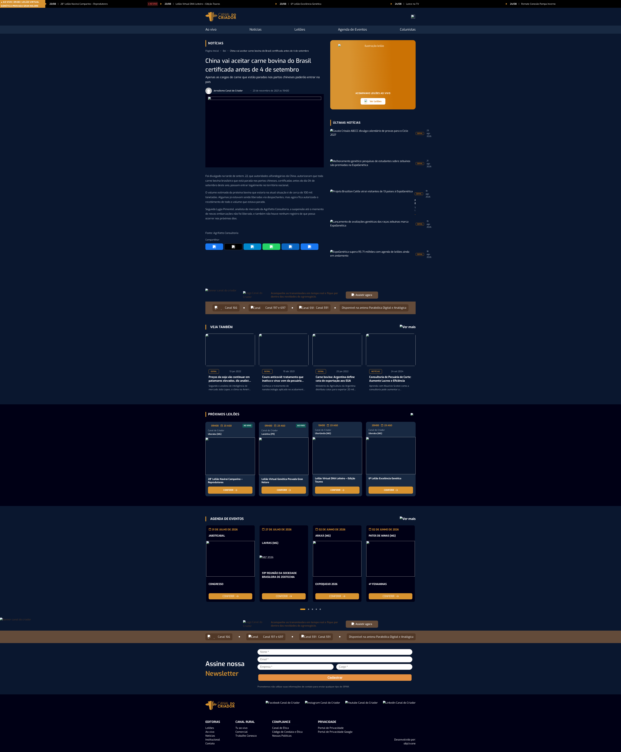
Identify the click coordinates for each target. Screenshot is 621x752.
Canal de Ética (280, 728)
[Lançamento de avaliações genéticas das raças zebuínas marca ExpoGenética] (372, 232)
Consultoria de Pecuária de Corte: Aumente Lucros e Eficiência (390, 379)
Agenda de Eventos (352, 29)
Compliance (281, 722)
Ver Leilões (375, 101)
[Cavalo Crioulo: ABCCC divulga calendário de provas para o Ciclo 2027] (372, 141)
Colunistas (408, 29)
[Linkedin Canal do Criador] (399, 706)
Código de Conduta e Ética (287, 732)
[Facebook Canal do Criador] (283, 706)
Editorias (212, 722)
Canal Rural (245, 722)
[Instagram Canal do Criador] (322, 706)
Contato (210, 743)
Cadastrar (335, 677)
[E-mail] (309, 246)
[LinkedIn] (290, 246)
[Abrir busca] (413, 16)
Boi (224, 50)
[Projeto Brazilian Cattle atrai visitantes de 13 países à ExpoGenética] (371, 202)
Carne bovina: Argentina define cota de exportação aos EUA (335, 379)
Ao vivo (211, 29)
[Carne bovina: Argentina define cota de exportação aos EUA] (337, 350)
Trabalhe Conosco (246, 735)
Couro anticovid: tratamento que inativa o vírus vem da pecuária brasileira (282, 379)
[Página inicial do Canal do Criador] (220, 17)
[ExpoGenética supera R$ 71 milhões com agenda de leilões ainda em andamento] (372, 262)
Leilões (299, 29)
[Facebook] (214, 246)
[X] (233, 246)
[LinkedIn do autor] (246, 91)
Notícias (255, 29)
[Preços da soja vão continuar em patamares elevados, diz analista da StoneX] (230, 350)
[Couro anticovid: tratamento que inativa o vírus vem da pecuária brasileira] (284, 350)
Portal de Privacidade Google (335, 732)
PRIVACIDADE (327, 722)
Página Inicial (212, 50)
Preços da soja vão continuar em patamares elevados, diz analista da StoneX (229, 379)
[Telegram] (252, 246)
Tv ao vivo (241, 728)
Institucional (212, 739)
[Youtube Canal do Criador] (361, 706)
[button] (302, 609)
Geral (214, 371)
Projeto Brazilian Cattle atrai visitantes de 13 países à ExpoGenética (415, 202)
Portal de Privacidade (331, 728)
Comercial (241, 732)
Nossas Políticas (282, 735)
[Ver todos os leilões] (412, 414)
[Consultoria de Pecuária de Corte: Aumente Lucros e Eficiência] (391, 350)
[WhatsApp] (271, 246)
